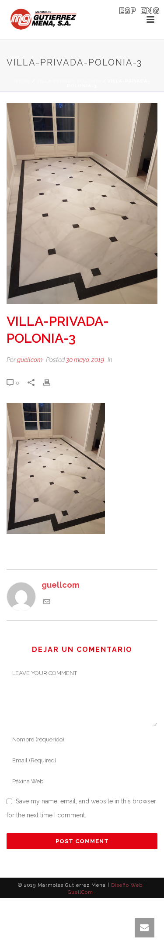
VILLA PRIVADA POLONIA (69, 81)
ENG (150, 10)
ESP (127, 10)
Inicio (22, 81)
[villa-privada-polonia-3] (82, 203)
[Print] (51, 382)
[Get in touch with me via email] (46, 602)
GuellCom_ (82, 892)
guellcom (29, 359)
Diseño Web (127, 885)
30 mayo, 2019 (85, 359)
